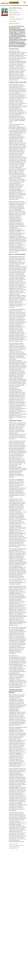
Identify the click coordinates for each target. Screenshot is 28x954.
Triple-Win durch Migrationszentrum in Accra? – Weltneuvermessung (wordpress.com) (16, 846)
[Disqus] (18, 870)
